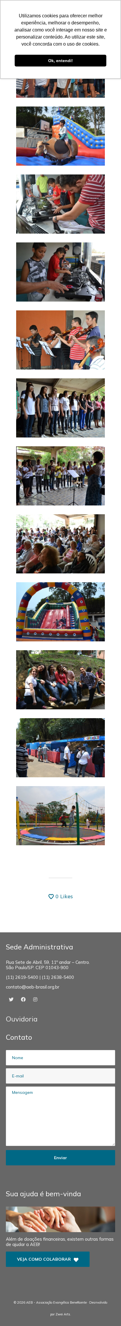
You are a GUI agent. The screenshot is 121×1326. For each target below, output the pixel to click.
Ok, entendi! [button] (60, 60)
